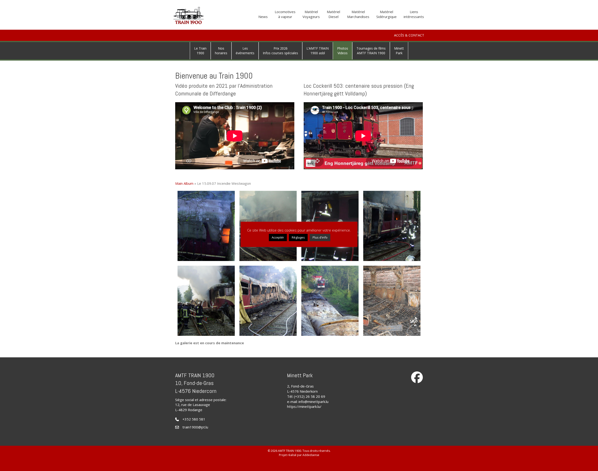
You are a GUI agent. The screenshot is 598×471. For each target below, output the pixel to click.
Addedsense (311, 455)
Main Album (184, 183)
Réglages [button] (298, 237)
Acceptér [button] (278, 237)
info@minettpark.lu (313, 401)
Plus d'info (320, 237)
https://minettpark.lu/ (304, 406)
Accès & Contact (409, 35)
